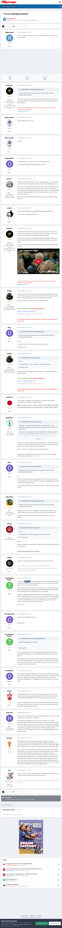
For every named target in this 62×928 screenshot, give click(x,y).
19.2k (10, 131)
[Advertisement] (20, 61)
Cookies (39, 916)
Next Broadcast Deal (11, 879)
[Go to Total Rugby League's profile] (4, 864)
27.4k (10, 784)
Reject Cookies (55, 923)
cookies (12, 922)
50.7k (10, 431)
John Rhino (9, 497)
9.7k (10, 726)
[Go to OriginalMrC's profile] (9, 164)
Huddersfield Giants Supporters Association (28, 551)
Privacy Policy (24, 916)
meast (9, 524)
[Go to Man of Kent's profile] (9, 123)
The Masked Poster (9, 579)
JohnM (9, 557)
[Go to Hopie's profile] (4, 880)
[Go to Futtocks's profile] (9, 91)
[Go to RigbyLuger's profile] (4, 19)
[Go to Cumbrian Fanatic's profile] (4, 885)
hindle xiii (9, 713)
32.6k (10, 751)
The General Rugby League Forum (29, 20)
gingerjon (9, 418)
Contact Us (32, 916)
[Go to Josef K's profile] (9, 213)
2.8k (10, 593)
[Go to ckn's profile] (9, 776)
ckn (9, 770)
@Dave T (27, 581)
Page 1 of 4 (23, 26)
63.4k (10, 99)
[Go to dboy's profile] (9, 333)
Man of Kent (9, 117)
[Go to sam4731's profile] (9, 402)
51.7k (10, 192)
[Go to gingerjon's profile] (9, 423)
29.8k (10, 571)
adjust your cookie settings (20, 924)
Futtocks (9, 85)
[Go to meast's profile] (9, 529)
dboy (9, 327)
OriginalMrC (9, 158)
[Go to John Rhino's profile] (9, 502)
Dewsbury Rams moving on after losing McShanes (19, 863)
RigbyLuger (9, 32)
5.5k (10, 46)
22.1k (10, 304)
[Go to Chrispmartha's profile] (9, 619)
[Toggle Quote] (19, 89)
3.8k (10, 411)
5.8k (10, 172)
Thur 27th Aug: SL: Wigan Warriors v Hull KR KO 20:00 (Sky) (22, 874)
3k (10, 222)
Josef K (9, 208)
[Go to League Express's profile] (4, 869)
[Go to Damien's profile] (9, 743)
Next (13, 26)
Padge (9, 291)
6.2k (10, 537)
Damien (9, 738)
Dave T (9, 179)
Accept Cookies (42, 923)
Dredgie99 (9, 670)
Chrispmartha (9, 614)
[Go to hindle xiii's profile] (9, 718)
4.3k (10, 341)
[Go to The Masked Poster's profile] (9, 585)
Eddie (9, 691)
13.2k (10, 628)
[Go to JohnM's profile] (9, 563)
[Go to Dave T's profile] (9, 184)
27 (10, 684)
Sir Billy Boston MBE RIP (12, 884)
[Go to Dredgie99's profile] (9, 676)
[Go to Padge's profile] (9, 296)
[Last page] (17, 26)
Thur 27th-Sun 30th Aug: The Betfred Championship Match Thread (23, 868)
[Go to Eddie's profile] (9, 696)
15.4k (10, 705)
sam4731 (9, 397)
